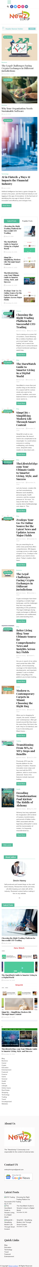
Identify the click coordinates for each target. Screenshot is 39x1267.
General (4, 1079)
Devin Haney (22, 331)
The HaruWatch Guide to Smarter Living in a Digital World (11, 245)
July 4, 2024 (6, 188)
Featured (5, 1072)
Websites (5, 1104)
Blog (17, 360)
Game (4, 1076)
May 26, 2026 (9, 236)
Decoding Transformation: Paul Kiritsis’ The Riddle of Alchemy (26, 799)
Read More (6, 205)
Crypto (4, 1065)
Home (18, 687)
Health (18, 789)
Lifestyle (4, 1086)
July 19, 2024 (7, 114)
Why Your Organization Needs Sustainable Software (17, 109)
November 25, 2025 (11, 303)
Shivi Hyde (21, 380)
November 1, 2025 (8, 74)
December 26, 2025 (11, 285)
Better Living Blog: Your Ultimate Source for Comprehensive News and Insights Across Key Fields (26, 641)
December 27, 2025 (11, 267)
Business (4, 62)
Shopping (5, 1092)
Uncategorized (7, 1101)
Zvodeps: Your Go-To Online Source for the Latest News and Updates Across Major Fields (13, 295)
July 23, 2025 (32, 757)
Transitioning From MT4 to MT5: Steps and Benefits (25, 749)
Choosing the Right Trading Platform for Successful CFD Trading (12, 229)
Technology (5, 174)
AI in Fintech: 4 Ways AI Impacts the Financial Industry (16, 180)
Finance (18, 311)
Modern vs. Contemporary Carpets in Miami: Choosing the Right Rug (25, 698)
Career (4, 1063)
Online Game (6, 1088)
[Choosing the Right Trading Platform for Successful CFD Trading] (9, 1197)
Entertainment (6, 1070)
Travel (4, 1099)
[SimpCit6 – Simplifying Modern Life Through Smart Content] (9, 1224)
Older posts (7, 845)
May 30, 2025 (32, 809)
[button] (7, 165)
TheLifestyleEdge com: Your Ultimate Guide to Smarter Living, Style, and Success (11, 277)
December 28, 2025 (11, 252)
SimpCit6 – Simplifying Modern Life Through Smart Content (12, 260)
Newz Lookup (13, 1266)
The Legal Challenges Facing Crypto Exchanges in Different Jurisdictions (18, 68)
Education (5, 1067)
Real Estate (6, 1090)
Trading (18, 741)
